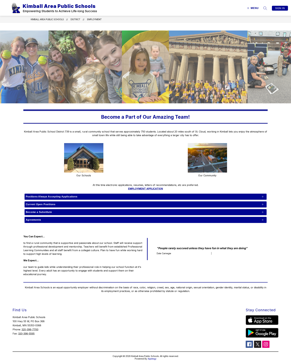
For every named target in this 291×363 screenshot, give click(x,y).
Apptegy (152, 358)
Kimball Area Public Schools (47, 19)
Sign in (280, 8)
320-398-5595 (26, 333)
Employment (94, 19)
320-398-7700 (30, 329)
